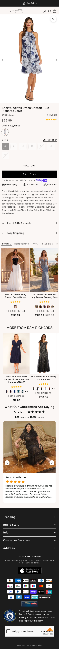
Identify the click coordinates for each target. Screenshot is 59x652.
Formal (6, 244)
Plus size (47, 244)
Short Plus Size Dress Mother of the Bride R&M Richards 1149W (16, 379)
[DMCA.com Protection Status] (41, 597)
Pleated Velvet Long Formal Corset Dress (15, 296)
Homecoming (21, 244)
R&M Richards (8, 115)
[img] (16, 387)
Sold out (29, 165)
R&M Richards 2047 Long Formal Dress (43, 378)
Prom (36, 244)
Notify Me (29, 174)
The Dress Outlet (15, 311)
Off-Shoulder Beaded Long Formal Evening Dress (44, 296)
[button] (15, 302)
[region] (29, 463)
